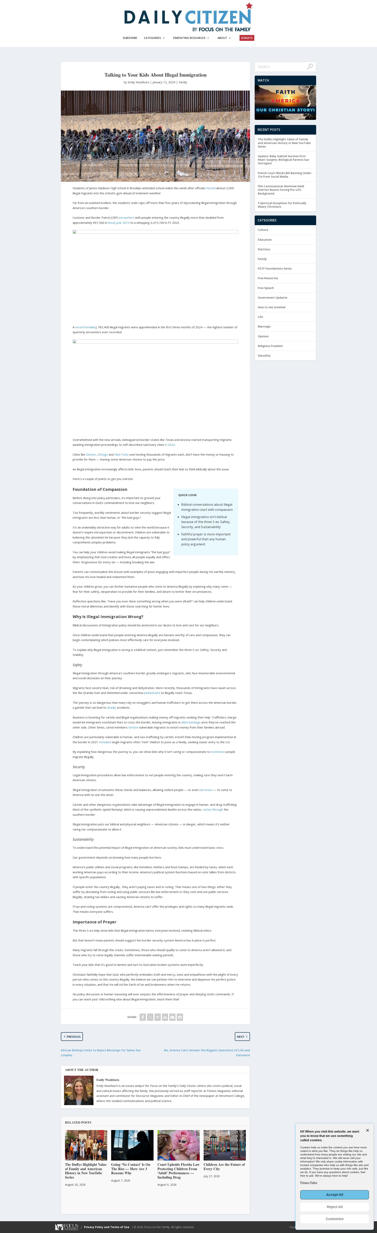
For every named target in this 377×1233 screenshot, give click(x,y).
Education (265, 239)
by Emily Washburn (137, 82)
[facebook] (143, 1017)
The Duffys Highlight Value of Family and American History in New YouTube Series (284, 142)
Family (183, 82)
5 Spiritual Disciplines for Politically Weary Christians (282, 204)
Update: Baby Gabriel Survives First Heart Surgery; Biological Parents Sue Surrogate (283, 159)
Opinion (263, 336)
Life (260, 317)
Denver (91, 454)
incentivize (218, 752)
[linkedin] (165, 1017)
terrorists (205, 790)
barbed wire (152, 693)
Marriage (264, 326)
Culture (263, 230)
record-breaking (86, 327)
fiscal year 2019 (119, 223)
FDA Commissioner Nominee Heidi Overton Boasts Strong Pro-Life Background (281, 189)
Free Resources (268, 278)
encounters (126, 217)
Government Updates (272, 297)
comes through (213, 809)
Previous (74, 1037)
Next (240, 1037)
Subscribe (130, 38)
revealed (105, 742)
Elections (264, 249)
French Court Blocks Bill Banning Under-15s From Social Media (285, 174)
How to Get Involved (271, 307)
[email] (172, 1017)
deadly (111, 707)
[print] (180, 1017)
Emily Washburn (107, 1079)
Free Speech (266, 288)
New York (121, 454)
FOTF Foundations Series (275, 268)
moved (210, 188)
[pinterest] (158, 1017)
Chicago (103, 454)
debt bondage (190, 722)
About (222, 38)
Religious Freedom (270, 346)
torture (133, 727)
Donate (247, 38)
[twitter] (150, 1017)
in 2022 (170, 445)
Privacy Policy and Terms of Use (106, 1227)
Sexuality (264, 355)
